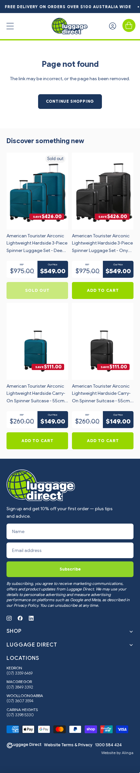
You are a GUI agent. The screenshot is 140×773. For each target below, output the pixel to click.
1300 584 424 (108, 745)
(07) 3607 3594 (20, 701)
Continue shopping (70, 101)
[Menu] (10, 26)
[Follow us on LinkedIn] (31, 618)
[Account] (112, 26)
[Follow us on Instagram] (9, 618)
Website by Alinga (117, 753)
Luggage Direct (26, 744)
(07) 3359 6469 (20, 673)
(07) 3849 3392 (20, 687)
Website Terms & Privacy (68, 745)
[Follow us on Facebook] (20, 618)
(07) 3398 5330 (20, 715)
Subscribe (70, 569)
